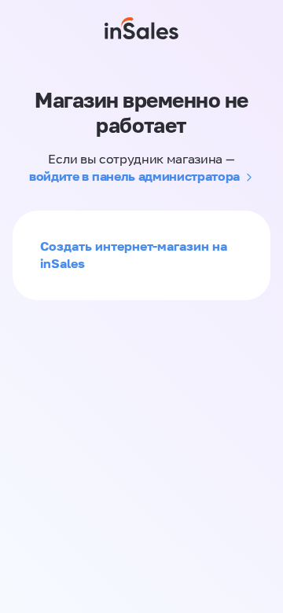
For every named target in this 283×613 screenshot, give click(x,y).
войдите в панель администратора (134, 176)
